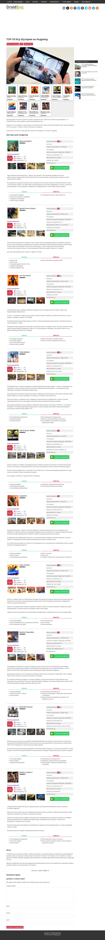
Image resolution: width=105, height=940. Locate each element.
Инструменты (86, 2)
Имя (8, 906)
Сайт (7, 920)
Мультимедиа (18, 2)
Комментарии (28, 44)
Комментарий (11, 886)
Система (35, 2)
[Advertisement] (52, 24)
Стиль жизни (66, 2)
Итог (21, 44)
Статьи (9, 2)
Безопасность (54, 2)
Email (8, 913)
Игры (27, 2)
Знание (76, 2)
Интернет (44, 2)
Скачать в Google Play (61, 168)
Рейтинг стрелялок (13, 44)
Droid (14, 6)
